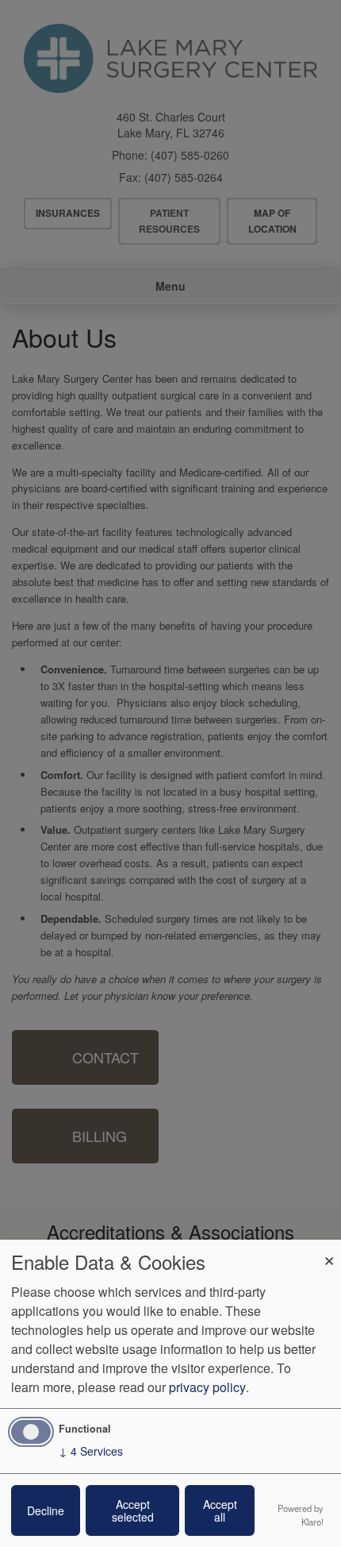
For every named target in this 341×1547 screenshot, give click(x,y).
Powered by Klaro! (301, 1515)
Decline (45, 1510)
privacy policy (207, 1387)
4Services (91, 1451)
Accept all (220, 1510)
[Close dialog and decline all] (329, 1250)
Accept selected (133, 1510)
